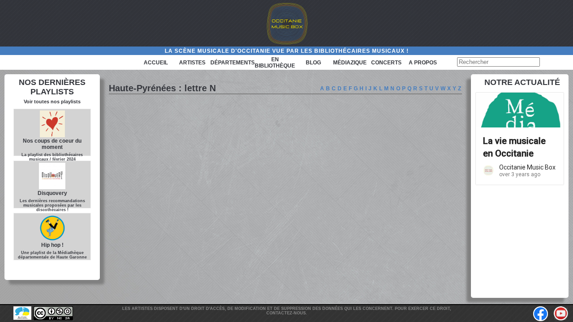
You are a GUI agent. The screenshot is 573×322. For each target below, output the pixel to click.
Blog (313, 62)
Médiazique (350, 62)
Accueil (156, 62)
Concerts (386, 62)
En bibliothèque (275, 62)
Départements (232, 62)
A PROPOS (423, 62)
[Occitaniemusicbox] (286, 23)
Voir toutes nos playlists (52, 101)
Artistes (192, 62)
